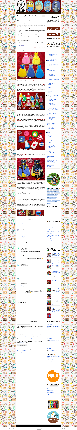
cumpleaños (54, 200)
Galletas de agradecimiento (53, 76)
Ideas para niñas (51, 137)
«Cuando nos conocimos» (52, 53)
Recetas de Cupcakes (51, 152)
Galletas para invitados (52, 78)
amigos (53, 197)
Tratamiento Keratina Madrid (52, 337)
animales (48, 191)
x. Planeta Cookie (50, 167)
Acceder (48, 388)
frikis (51, 198)
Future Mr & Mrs (49, 233)
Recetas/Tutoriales (39, 13)
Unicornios (50, 149)
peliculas (48, 198)
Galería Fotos (28, 13)
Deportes (50, 101)
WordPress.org (49, 394)
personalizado (55, 201)
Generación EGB (50, 126)
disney (55, 191)
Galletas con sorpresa (52, 108)
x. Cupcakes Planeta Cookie (52, 162)
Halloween (49, 131)
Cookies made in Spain (50, 359)
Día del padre (50, 105)
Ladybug (50, 140)
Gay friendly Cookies (50, 124)
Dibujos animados (51, 129)
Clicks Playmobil (51, 128)
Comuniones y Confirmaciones (52, 95)
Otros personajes (51, 145)
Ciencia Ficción (50, 85)
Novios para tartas (51, 80)
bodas (54, 198)
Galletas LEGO (49, 238)
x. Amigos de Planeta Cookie (52, 160)
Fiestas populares (51, 106)
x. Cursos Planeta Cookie (51, 164)
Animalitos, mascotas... (55, 296)
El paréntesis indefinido (51, 222)
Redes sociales (51, 120)
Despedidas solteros (52, 75)
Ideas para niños (51, 138)
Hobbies (49, 110)
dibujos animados (52, 194)
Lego (49, 141)
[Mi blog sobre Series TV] (53, 409)
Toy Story (50, 147)
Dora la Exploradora (55, 253)
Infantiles (48, 132)
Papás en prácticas (51, 67)
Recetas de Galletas (50, 153)
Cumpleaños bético (53, 350)
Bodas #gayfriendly (51, 70)
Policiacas (50, 92)
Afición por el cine (51, 83)
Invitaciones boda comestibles (53, 79)
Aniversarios (50, 55)
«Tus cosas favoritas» (52, 98)
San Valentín (50, 57)
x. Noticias (49, 166)
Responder (23, 236)
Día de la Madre (51, 103)
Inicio (24, 13)
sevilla (48, 194)
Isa (27, 17)
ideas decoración (40, 222)
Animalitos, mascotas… (52, 99)
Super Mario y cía (51, 146)
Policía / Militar (54, 311)
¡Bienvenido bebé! (51, 61)
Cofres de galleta (51, 74)
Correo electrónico (33, 321)
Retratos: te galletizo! (52, 113)
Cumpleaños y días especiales (52, 96)
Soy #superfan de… (50, 155)
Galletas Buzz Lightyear (51, 227)
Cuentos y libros (51, 100)
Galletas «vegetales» (55, 265)
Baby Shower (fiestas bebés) (53, 64)
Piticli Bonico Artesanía (51, 361)
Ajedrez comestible (53, 329)
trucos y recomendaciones (21, 223)
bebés (57, 191)
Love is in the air (20, 352)
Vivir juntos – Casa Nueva (52, 59)
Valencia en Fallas (55, 313)
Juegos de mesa (51, 118)
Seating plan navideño (50, 229)
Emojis (49, 136)
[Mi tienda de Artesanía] (53, 423)
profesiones (48, 197)
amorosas (56, 194)
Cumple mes (50, 66)
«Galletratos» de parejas (52, 54)
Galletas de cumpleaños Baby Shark (53, 231)
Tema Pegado (49, 365)
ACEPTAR (39, 429)
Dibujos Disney (50, 135)
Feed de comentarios (50, 392)
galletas (36, 222)
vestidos (26, 223)
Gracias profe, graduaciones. (53, 109)
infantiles (58, 200)
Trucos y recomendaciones (24, 222)
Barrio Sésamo (51, 127)
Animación (50, 84)
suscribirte (22, 342)
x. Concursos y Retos (50, 161)
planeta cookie (49, 201)
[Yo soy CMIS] (53, 382)
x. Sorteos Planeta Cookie (51, 169)
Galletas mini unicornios (54, 331)
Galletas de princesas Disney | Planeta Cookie (30, 273)
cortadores (33, 222)
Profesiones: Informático (56, 259)
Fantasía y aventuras (52, 88)
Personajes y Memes (52, 119)
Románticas (50, 94)
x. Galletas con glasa (50, 165)
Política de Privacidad (24, 336)
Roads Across (49, 363)
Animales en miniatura (55, 294)
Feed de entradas (50, 390)
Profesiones (50, 112)
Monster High (50, 143)
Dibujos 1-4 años (51, 133)
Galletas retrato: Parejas (56, 300)
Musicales (50, 91)
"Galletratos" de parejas (55, 302)
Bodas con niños (51, 71)
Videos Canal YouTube (51, 158)
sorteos (56, 197)
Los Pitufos (50, 142)
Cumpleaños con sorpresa (40, 352)
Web (31, 323)
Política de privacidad (50, 13)
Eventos (48, 114)
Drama (49, 87)
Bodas (48, 69)
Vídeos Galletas (33, 13)
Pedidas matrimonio (52, 56)
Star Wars (52, 191)
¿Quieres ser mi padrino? (52, 63)
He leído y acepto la (25, 338)
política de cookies (56, 428)
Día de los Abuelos (51, 104)
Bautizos (50, 65)
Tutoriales (49, 157)
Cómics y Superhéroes (52, 117)
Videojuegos (50, 122)
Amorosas (49, 51)
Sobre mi (44, 13)
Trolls (49, 148)
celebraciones (49, 200)
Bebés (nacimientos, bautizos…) (52, 60)
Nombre (32, 318)
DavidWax (48, 326)
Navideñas (49, 151)
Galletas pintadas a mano (51, 123)
